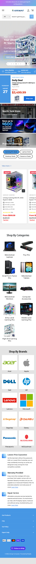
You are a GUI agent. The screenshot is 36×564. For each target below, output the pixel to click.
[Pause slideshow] (28, 63)
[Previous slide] (8, 63)
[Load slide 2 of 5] (14, 64)
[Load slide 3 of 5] (16, 64)
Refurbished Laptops (9, 256)
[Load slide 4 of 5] (18, 64)
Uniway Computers (14, 554)
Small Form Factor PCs (9, 277)
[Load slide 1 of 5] (11, 64)
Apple (26, 371)
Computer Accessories (26, 298)
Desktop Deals (10, 156)
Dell (9, 390)
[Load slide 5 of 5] (20, 64)
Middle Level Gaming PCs (26, 319)
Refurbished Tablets (26, 277)
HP (26, 390)
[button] (3, 10)
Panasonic (9, 447)
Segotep (9, 428)
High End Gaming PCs (9, 340)
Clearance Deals (25, 156)
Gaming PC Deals (11, 152)
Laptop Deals (26, 152)
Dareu (26, 428)
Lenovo (9, 409)
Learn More (14, 487)
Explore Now (12, 57)
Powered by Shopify (25, 554)
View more (5, 166)
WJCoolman (26, 447)
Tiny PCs (26, 255)
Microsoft (26, 409)
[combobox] (22, 16)
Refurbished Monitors (9, 298)
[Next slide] (24, 63)
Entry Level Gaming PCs (9, 319)
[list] (18, 71)
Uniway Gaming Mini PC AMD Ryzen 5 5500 (13, 199)
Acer (9, 371)
